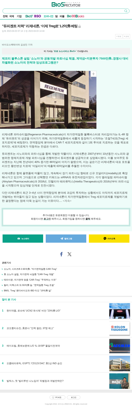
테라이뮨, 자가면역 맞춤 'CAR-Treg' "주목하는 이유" (30, 279)
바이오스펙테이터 (61, 3)
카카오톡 (111, 239)
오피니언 (48, 16)
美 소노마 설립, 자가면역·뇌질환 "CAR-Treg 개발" (29, 274)
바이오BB (71, 17)
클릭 (87, 218)
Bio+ (29, 17)
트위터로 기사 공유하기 (69, 254)
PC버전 (58, 397)
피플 (62, 16)
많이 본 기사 (9, 299)
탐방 (56, 16)
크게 (127, 36)
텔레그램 (68, 239)
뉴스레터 (25, 239)
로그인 (47, 218)
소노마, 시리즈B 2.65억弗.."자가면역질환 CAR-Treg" (30, 269)
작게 (119, 36)
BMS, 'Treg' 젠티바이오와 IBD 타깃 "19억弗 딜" (28, 290)
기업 (19, 16)
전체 (5, 16)
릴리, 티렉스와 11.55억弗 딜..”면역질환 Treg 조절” (29, 285)
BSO (37, 17)
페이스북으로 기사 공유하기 (61, 254)
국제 (11, 16)
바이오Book (80, 17)
